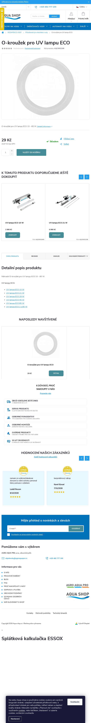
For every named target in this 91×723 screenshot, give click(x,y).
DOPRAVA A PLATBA (12, 590)
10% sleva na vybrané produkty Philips (15, 2)
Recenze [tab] (34, 256)
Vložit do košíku (31, 152)
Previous (81, 177)
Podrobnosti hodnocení (32, 48)
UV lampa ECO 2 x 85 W (16, 306)
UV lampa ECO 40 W (15, 300)
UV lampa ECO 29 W (15, 296)
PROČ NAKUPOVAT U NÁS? (14, 586)
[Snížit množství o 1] (12, 154)
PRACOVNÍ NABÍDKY (12, 576)
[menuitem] (13, 26)
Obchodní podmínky (43, 613)
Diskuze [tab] (56, 256)
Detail (56, 373)
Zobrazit (13, 235)
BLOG (6, 579)
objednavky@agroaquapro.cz (16, 558)
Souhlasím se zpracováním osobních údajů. (27, 534)
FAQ (5, 583)
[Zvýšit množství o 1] (12, 150)
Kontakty (30, 613)
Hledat (54, 16)
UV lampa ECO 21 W (15, 293)
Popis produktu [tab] (12, 256)
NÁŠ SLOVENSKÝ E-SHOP (14, 602)
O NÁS (4, 7)
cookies (22, 710)
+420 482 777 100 (56, 558)
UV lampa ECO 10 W (15, 289)
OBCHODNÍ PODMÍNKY (13, 593)
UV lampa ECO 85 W (15, 303)
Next (86, 177)
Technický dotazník (60, 613)
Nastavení (15, 719)
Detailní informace (43, 126)
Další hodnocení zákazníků (45, 457)
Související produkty (77, 256)
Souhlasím (74, 702)
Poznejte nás (45, 393)
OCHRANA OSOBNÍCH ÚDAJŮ (13, 598)
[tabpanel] (23, 212)
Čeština (82, 7)
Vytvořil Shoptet (83, 623)
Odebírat (76, 528)
